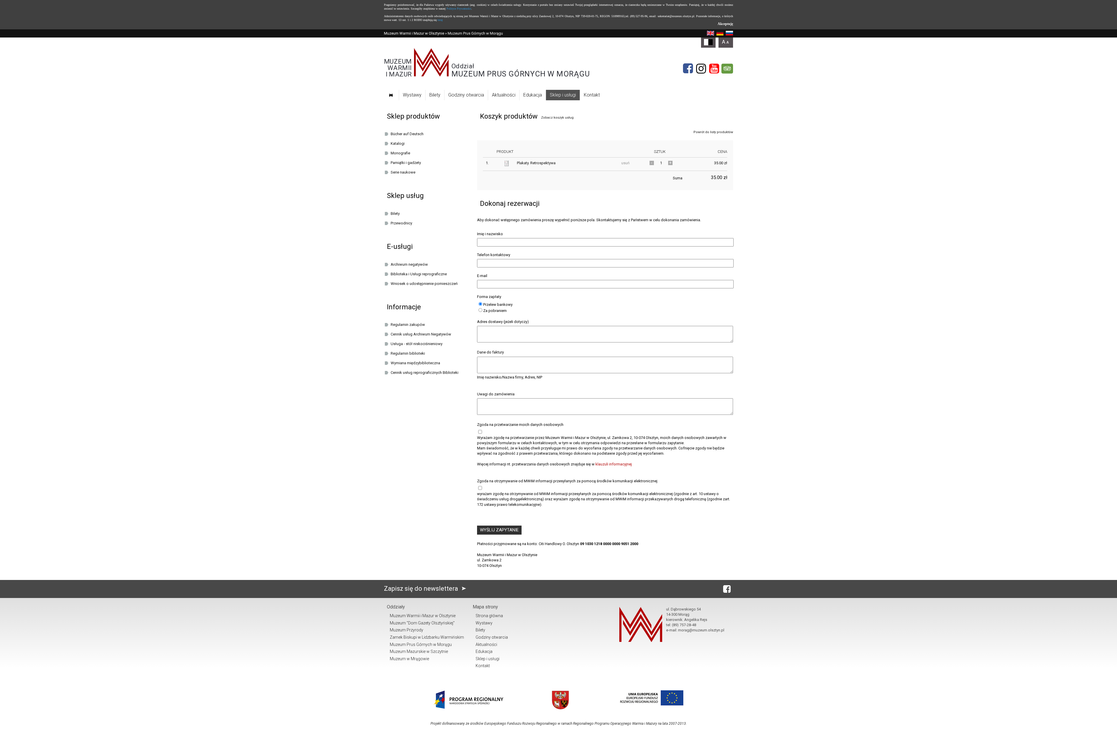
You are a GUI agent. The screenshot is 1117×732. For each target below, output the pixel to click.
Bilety (434, 95)
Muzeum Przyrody (406, 630)
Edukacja (532, 95)
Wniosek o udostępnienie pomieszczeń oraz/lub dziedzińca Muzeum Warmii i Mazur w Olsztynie (428, 284)
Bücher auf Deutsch (407, 134)
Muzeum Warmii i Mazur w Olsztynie (414, 33)
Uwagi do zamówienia (496, 394)
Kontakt (592, 95)
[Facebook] (688, 68)
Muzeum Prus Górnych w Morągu (421, 644)
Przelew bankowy (498, 304)
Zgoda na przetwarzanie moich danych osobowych (520, 424)
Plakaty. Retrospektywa (536, 163)
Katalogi (398, 143)
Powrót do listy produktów (713, 132)
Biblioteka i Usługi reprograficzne (419, 274)
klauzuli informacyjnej (613, 464)
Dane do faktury (490, 352)
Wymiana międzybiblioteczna (415, 363)
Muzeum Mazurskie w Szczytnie (419, 651)
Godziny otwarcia (466, 95)
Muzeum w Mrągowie (409, 658)
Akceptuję (725, 24)
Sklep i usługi (563, 95)
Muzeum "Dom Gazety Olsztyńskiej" (422, 623)
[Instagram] (701, 68)
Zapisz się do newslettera (422, 588)
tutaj (440, 20)
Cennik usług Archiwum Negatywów (421, 334)
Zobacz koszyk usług (557, 117)
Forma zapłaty (489, 296)
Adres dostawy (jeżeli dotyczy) (503, 321)
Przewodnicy (401, 223)
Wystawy (412, 95)
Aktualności (503, 95)
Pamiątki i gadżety (406, 162)
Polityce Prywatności (459, 8)
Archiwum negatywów (409, 264)
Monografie (400, 153)
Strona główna (489, 615)
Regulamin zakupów (408, 324)
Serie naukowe (403, 172)
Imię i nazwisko (490, 234)
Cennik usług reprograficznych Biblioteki (424, 372)
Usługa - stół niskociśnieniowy (416, 344)
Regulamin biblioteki (408, 353)
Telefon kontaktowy (493, 255)
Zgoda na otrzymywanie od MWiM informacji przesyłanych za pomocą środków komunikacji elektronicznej (567, 481)
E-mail (482, 276)
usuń (625, 163)
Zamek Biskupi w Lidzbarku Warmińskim (427, 637)
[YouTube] (714, 68)
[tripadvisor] (727, 69)
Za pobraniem (495, 310)
